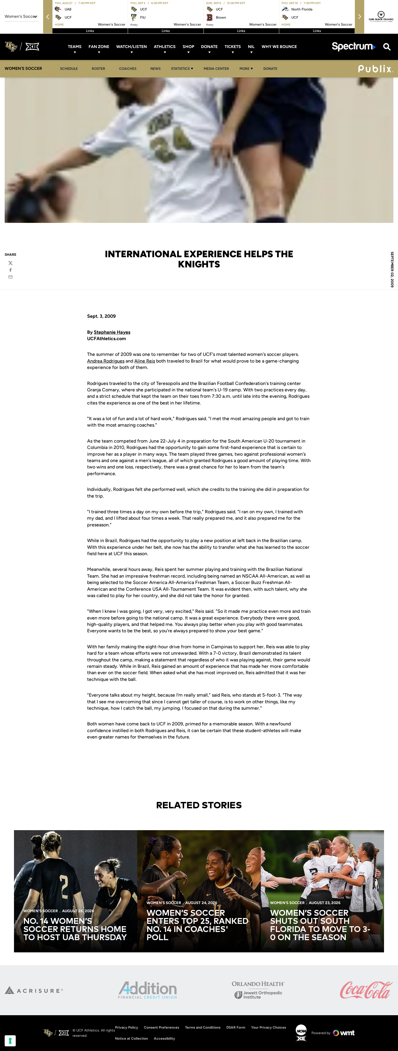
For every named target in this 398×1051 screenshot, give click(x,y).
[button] (47, 16)
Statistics (180, 69)
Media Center (216, 69)
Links (90, 31)
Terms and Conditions (203, 1027)
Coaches (127, 69)
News (155, 69)
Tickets (233, 46)
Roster (98, 69)
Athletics (165, 46)
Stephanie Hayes (112, 332)
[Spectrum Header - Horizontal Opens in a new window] (354, 46)
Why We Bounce (279, 46)
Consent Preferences (161, 1027)
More (244, 69)
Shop (188, 46)
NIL (251, 46)
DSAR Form (235, 1027)
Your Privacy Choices (268, 1027)
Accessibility (164, 1038)
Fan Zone (99, 46)
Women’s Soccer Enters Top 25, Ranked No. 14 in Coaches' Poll (198, 925)
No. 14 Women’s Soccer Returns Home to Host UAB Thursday (75, 929)
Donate (209, 46)
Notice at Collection (131, 1038)
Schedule (69, 69)
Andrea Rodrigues (105, 361)
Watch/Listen (131, 46)
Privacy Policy (126, 1027)
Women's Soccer (40, 911)
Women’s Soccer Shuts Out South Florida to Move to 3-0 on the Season (320, 925)
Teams (75, 46)
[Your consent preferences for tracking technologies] (10, 1040)
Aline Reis (144, 361)
